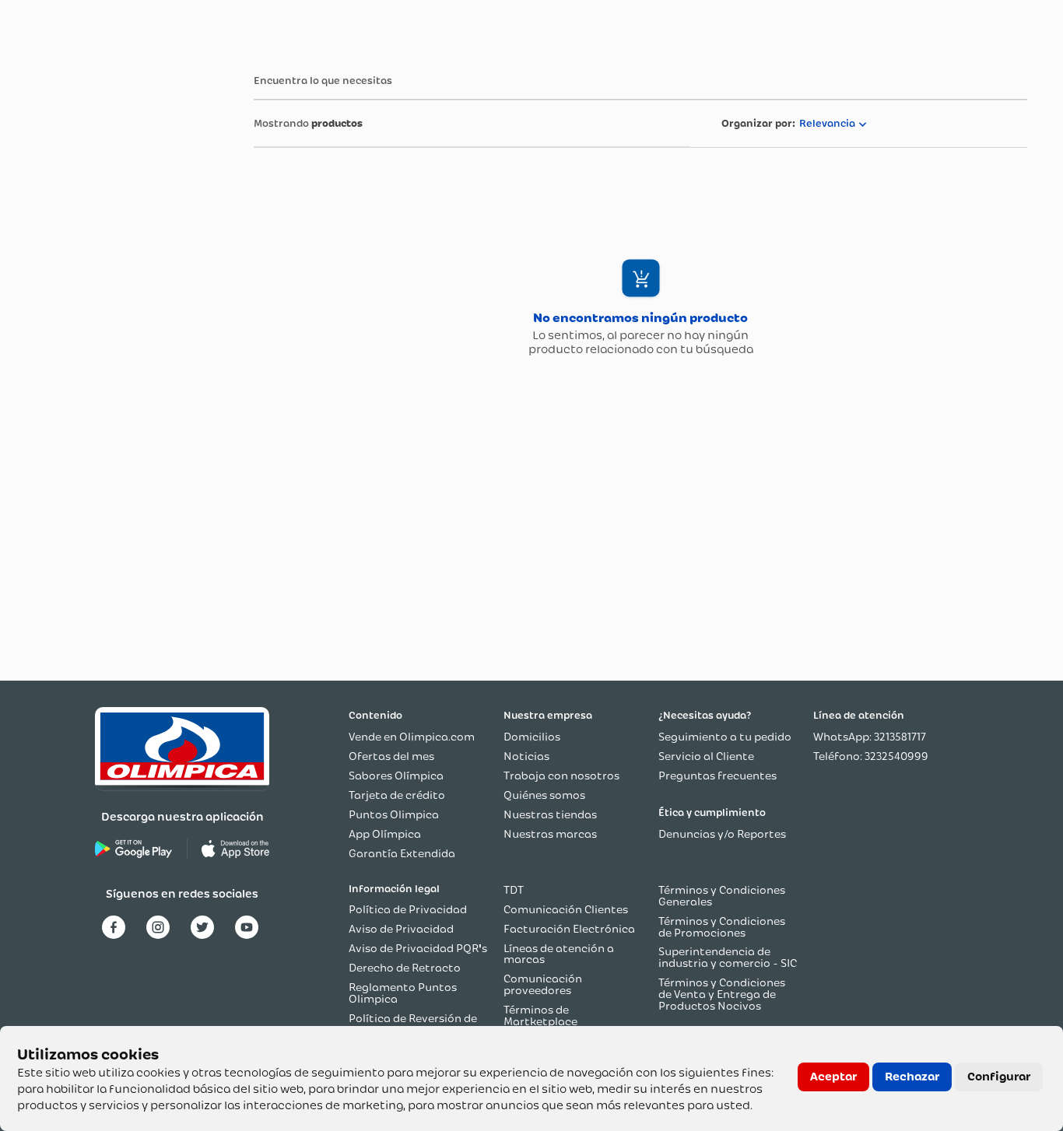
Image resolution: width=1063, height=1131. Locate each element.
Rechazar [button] (912, 1077)
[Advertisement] (98, 290)
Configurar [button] (998, 1077)
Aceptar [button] (833, 1077)
